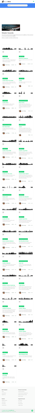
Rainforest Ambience (23, 58)
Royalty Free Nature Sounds (22, 394)
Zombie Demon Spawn (24, 173)
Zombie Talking (22, 308)
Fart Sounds (4, 403)
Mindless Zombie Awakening (9, 285)
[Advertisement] (17, 14)
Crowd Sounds (4, 405)
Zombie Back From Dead (8, 80)
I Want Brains (22, 285)
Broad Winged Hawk (23, 354)
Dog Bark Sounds (4, 400)
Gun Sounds (20, 400)
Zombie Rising (6, 331)
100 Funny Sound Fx (21, 391)
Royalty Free (4, 394)
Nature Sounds (20, 396)
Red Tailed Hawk (6, 126)
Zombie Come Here (23, 218)
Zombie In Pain (6, 58)
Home (3, 391)
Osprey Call (5, 196)
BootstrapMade (7, 411)
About (11, 411)
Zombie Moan (5, 102)
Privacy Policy (14, 411)
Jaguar (20, 126)
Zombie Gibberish (6, 263)
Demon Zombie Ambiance (8, 241)
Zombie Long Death (23, 150)
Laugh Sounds (20, 405)
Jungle (20, 80)
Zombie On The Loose (7, 173)
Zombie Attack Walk (7, 150)
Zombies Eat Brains (7, 308)
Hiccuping (5, 375)
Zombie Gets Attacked (24, 196)
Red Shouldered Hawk (23, 241)
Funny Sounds (20, 403)
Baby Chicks (21, 102)
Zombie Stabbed (22, 331)
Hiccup (4, 354)
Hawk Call (21, 263)
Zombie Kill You (6, 218)
